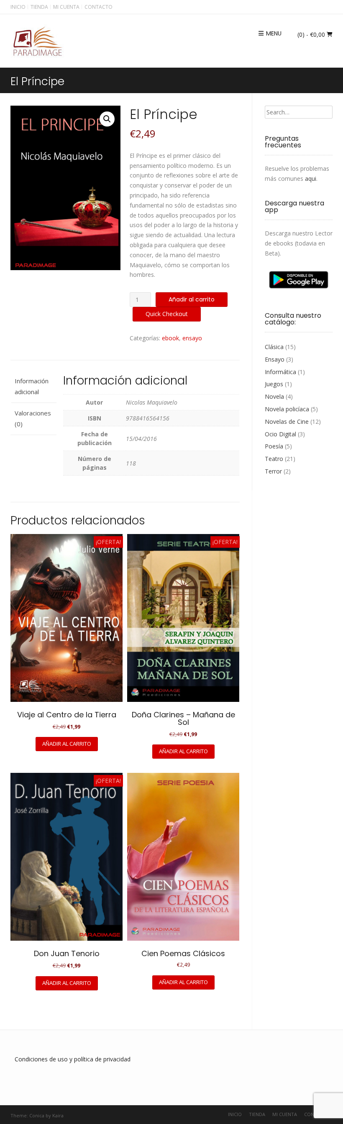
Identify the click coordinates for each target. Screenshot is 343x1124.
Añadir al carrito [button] (66, 743)
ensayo (192, 338)
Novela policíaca (287, 409)
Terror (273, 471)
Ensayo (274, 359)
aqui (310, 178)
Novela (274, 396)
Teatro (274, 459)
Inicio (18, 6)
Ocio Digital (280, 434)
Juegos (274, 384)
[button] (107, 119)
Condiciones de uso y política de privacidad (73, 1059)
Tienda (39, 6)
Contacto (98, 6)
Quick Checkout (167, 314)
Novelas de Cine (287, 421)
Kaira (58, 1115)
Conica (36, 1115)
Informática (280, 372)
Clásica (274, 347)
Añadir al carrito (192, 299)
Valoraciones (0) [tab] (33, 418)
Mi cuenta (66, 6)
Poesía (274, 446)
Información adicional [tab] (32, 386)
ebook (170, 338)
